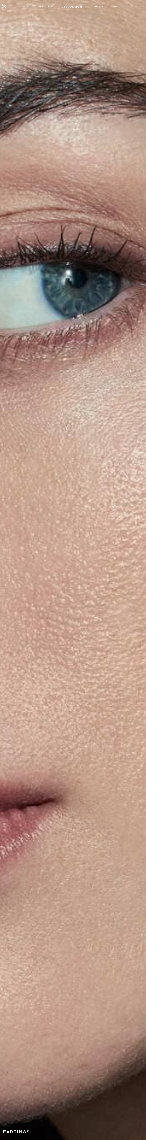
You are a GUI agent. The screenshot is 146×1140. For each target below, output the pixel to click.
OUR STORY (45, 6)
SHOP (25, 6)
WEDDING (119, 6)
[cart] (144, 6)
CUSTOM (98, 6)
